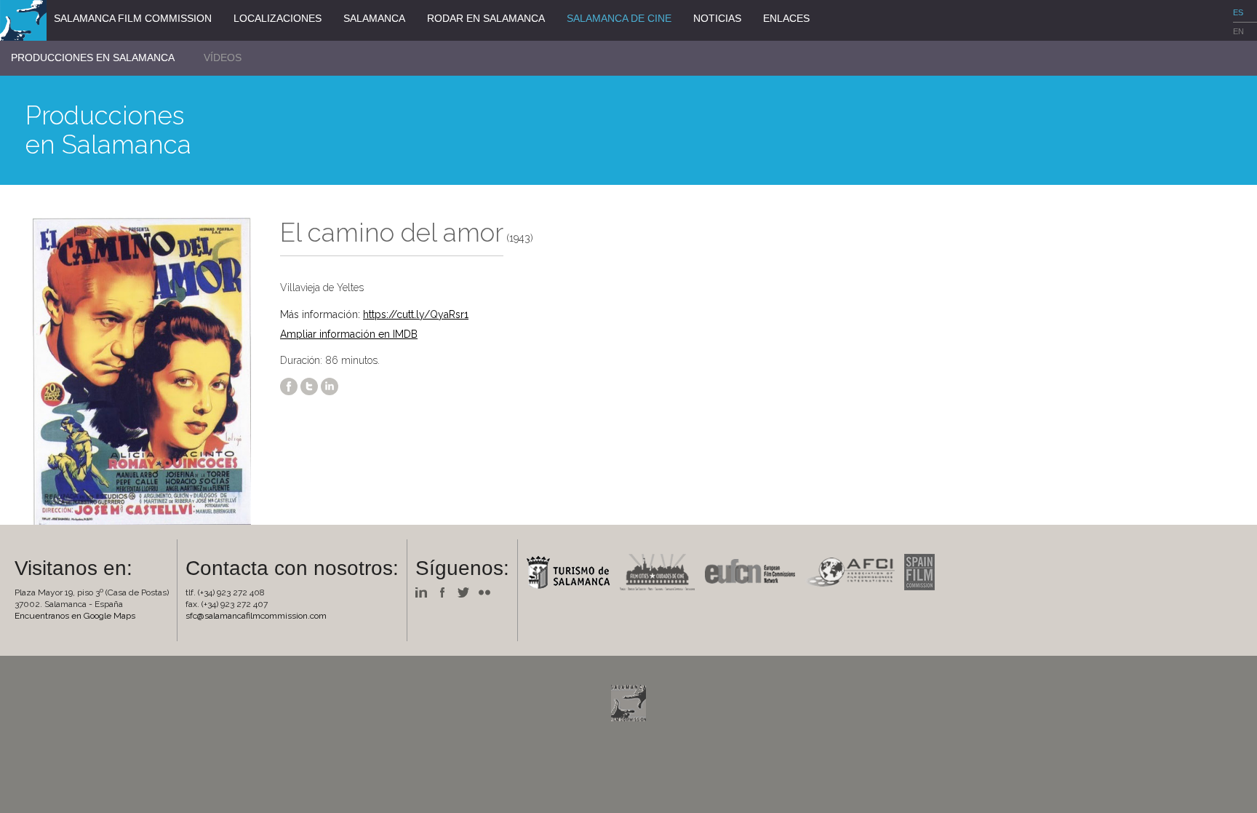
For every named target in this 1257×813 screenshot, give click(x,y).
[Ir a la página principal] (23, 19)
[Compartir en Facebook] (289, 386)
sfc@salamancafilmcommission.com (256, 616)
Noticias (717, 18)
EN (1238, 31)
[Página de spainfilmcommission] (923, 571)
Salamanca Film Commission (133, 18)
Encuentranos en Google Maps (75, 616)
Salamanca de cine (619, 18)
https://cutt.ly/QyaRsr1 (415, 314)
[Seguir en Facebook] (445, 592)
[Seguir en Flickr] (488, 592)
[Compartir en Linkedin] (329, 386)
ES (1238, 12)
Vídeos (223, 57)
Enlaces (786, 18)
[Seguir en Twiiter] (467, 592)
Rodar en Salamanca (486, 18)
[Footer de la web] (628, 701)
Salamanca (374, 18)
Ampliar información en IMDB (349, 334)
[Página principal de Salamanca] (572, 571)
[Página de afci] (853, 571)
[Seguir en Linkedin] (424, 592)
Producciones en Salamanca (93, 57)
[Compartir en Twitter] (309, 386)
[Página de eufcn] (753, 571)
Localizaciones (278, 18)
